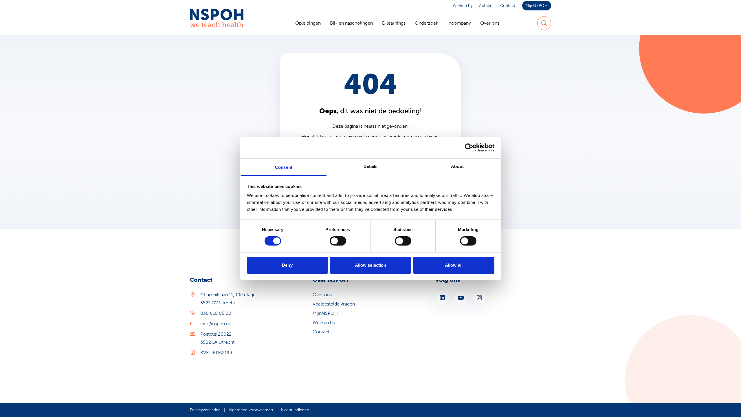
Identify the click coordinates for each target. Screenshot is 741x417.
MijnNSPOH (537, 5)
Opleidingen (308, 23)
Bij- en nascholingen (351, 23)
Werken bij (462, 5)
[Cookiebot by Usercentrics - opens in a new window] (469, 147)
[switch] (338, 241)
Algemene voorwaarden (251, 409)
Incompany (459, 23)
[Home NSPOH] (216, 23)
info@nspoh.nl (215, 323)
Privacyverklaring (205, 409)
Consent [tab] (283, 167)
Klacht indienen (295, 409)
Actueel (486, 5)
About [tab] (457, 166)
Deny (287, 265)
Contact (507, 5)
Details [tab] (371, 166)
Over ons (489, 23)
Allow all (454, 265)
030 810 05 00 (215, 313)
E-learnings (394, 23)
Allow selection (370, 265)
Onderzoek (426, 23)
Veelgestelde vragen (334, 304)
